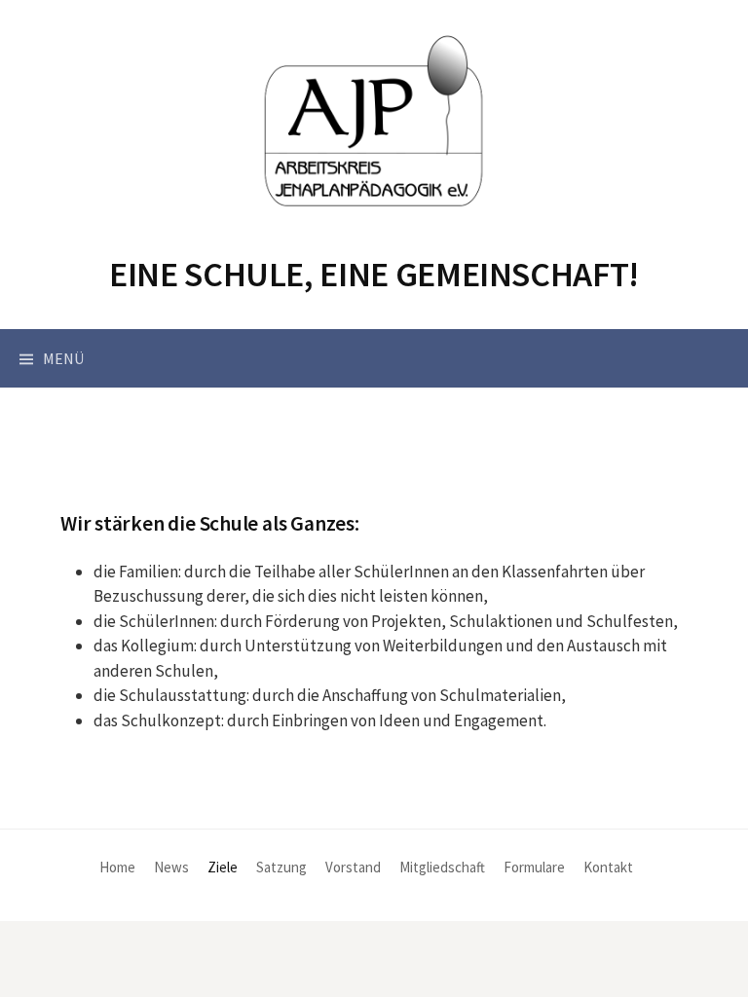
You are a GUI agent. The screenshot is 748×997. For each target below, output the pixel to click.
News (171, 867)
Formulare (534, 867)
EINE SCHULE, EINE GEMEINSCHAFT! (374, 274)
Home (117, 867)
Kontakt (608, 867)
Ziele (222, 867)
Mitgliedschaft (442, 867)
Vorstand (353, 867)
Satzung (281, 867)
